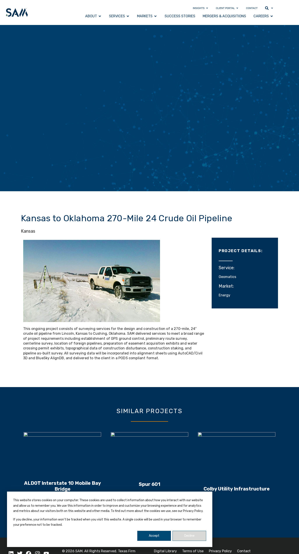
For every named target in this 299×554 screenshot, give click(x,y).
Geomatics (227, 277)
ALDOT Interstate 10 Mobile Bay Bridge (62, 486)
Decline (189, 536)
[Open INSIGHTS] (207, 8)
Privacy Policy (220, 551)
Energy (224, 295)
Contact (244, 551)
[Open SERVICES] (128, 16)
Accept (154, 536)
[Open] (272, 8)
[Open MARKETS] (155, 16)
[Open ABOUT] (100, 16)
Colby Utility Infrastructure (237, 489)
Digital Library (165, 551)
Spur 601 (149, 484)
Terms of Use (193, 551)
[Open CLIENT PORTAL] (237, 8)
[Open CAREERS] (271, 16)
